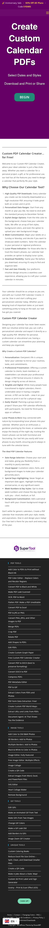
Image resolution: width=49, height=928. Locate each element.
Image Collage (14, 765)
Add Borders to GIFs (17, 833)
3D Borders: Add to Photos (20, 739)
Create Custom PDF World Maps (22, 706)
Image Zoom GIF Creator (19, 838)
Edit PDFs (12, 647)
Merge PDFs (13, 626)
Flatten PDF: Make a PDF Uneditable (24, 602)
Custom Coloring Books (18, 851)
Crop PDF (12, 631)
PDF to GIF (12, 687)
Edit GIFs (12, 807)
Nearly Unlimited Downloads (24, 920)
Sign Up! (24, 901)
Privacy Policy (38, 917)
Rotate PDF (13, 637)
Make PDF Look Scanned (19, 592)
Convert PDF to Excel (17, 607)
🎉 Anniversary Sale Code (24, 5)
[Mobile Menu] (47, 13)
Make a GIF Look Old (17, 828)
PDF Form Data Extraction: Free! (22, 701)
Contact (17, 915)
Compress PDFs (15, 677)
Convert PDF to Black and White (22, 586)
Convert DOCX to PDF (17, 671)
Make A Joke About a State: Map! (23, 873)
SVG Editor (13, 784)
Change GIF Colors (16, 823)
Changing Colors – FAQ (31, 915)
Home (9, 915)
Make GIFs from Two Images (21, 818)
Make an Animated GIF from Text (23, 812)
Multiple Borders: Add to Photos (22, 744)
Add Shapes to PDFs (17, 642)
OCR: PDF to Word (16, 597)
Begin (24, 97)
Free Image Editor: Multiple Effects (24, 760)
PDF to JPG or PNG (16, 612)
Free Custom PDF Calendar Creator (24, 657)
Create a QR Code (16, 770)
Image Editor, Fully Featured (21, 755)
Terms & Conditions (23, 917)
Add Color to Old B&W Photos (21, 734)
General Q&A (8, 917)
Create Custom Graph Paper (21, 652)
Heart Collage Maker (17, 789)
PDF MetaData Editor (17, 682)
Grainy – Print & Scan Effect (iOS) (23, 887)
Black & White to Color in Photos (22, 749)
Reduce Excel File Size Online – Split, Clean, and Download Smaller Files (24, 860)
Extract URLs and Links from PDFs (23, 711)
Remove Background (17, 795)
